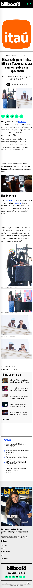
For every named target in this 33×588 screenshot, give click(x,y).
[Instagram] (10, 577)
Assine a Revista (5, 552)
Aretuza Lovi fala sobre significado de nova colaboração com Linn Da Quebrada (19, 381)
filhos (6, 366)
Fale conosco (4, 558)
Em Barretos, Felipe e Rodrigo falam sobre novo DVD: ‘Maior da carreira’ (19, 389)
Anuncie (3, 548)
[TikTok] (20, 577)
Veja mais (5, 419)
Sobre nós (3, 545)
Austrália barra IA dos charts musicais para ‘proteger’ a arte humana (19, 397)
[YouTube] (17, 577)
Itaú (10, 366)
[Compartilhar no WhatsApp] (12, 116)
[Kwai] (24, 577)
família (2, 366)
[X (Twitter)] (13, 577)
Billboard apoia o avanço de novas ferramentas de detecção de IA (18, 405)
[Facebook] (6, 577)
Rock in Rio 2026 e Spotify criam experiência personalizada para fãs (18, 413)
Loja (2, 555)
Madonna (8, 56)
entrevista (8, 200)
